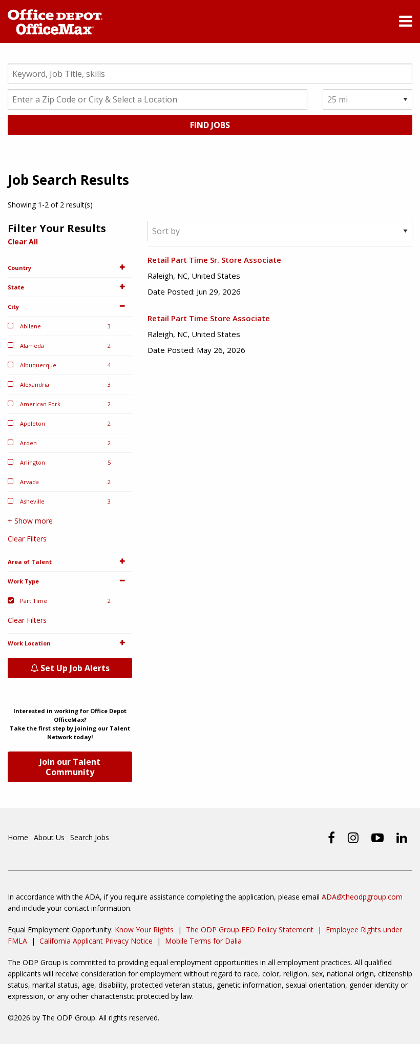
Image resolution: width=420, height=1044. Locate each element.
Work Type (23, 581)
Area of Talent (30, 562)
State (16, 287)
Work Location (29, 643)
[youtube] (377, 837)
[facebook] (331, 837)
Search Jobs (89, 837)
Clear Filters (27, 539)
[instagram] (353, 837)
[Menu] (405, 23)
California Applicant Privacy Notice (96, 941)
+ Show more (30, 521)
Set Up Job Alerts (74, 668)
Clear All (23, 241)
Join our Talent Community (69, 767)
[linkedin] (401, 837)
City (13, 306)
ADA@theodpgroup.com (362, 897)
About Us (49, 837)
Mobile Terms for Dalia (203, 941)
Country (19, 268)
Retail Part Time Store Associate (209, 318)
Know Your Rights (144, 929)
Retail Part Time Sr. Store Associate (214, 260)
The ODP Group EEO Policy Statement (249, 929)
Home (18, 837)
